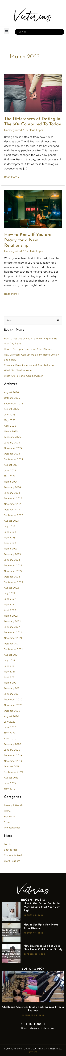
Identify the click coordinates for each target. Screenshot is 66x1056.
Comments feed (13, 855)
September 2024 (13, 459)
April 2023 (10, 542)
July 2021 (9, 660)
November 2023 (13, 503)
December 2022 (13, 565)
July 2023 (9, 526)
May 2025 (9, 420)
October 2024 (12, 453)
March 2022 (11, 615)
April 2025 (10, 425)
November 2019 (13, 760)
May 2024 (9, 476)
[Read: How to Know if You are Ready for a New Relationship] (33, 208)
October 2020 (12, 710)
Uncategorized (13, 130)
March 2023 (11, 548)
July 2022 (9, 593)
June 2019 (10, 783)
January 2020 (12, 749)
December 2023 (13, 498)
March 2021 (10, 682)
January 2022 (12, 626)
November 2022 (13, 570)
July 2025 (9, 414)
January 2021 (12, 693)
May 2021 (9, 671)
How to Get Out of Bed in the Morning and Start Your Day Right (42, 907)
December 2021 (13, 632)
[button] (6, 31)
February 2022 (12, 621)
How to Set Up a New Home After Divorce (28, 349)
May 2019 (9, 788)
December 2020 (13, 699)
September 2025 (13, 403)
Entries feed (10, 849)
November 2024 (13, 448)
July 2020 (9, 721)
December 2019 (13, 755)
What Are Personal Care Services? (23, 375)
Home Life (9, 816)
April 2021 (10, 676)
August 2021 (11, 654)
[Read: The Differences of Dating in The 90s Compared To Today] (33, 92)
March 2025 (11, 431)
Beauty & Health (13, 805)
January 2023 (12, 559)
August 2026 (11, 392)
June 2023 (10, 531)
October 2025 (12, 397)
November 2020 (13, 705)
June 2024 (10, 470)
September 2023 (13, 515)
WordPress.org (12, 860)
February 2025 (12, 436)
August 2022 (11, 587)
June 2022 (10, 598)
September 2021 (13, 649)
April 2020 (10, 738)
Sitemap (33, 1052)
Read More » (11, 177)
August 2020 (11, 716)
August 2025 (11, 408)
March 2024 (11, 481)
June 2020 (10, 727)
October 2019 (12, 766)
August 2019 (11, 777)
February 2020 (12, 744)
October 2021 (12, 643)
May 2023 (9, 537)
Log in (7, 844)
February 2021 (12, 688)
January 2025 (12, 442)
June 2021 (10, 665)
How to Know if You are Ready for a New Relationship (27, 240)
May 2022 (9, 604)
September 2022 (13, 582)
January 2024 (12, 492)
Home (7, 810)
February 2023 (12, 554)
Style (7, 822)
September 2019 (13, 771)
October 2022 (12, 576)
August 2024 (11, 464)
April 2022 (10, 610)
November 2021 (13, 637)
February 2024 (12, 487)
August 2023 (11, 520)
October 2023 (12, 509)
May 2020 (10, 732)
